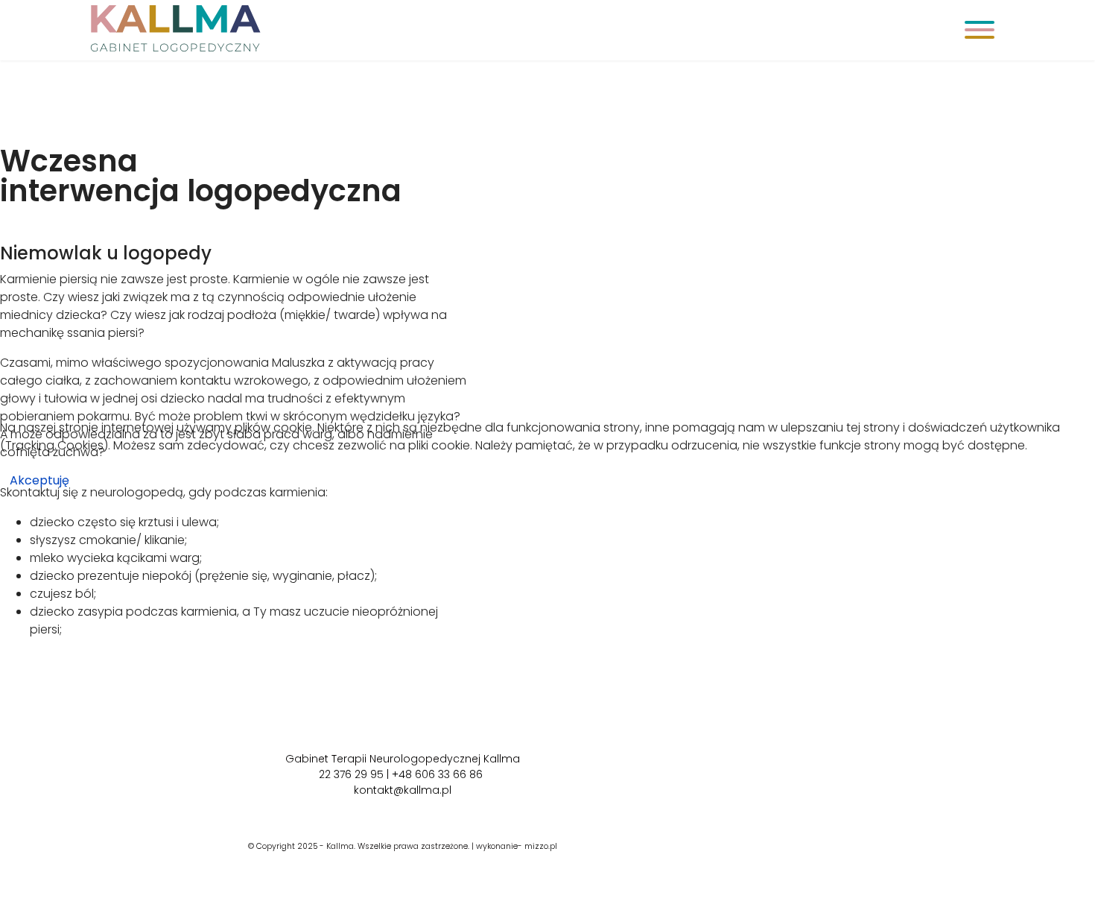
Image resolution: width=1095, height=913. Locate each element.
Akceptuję (39, 480)
